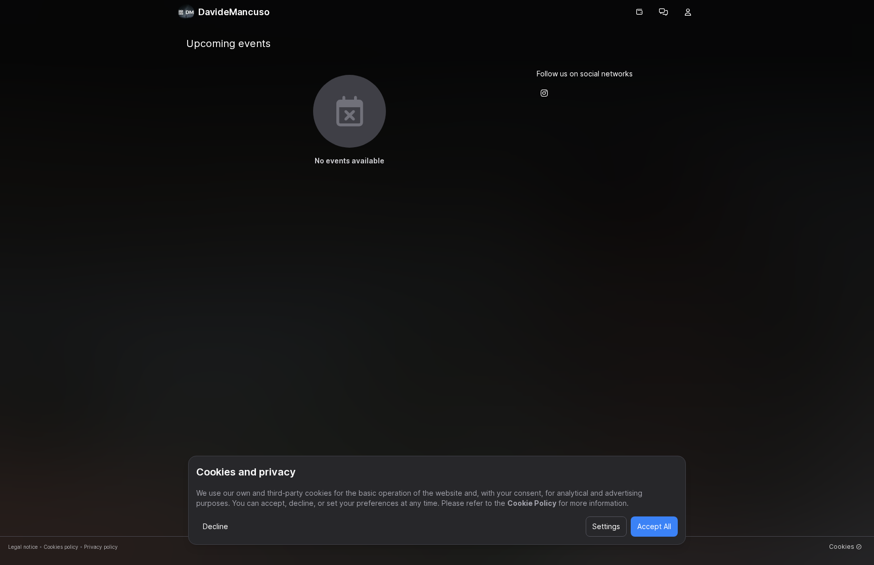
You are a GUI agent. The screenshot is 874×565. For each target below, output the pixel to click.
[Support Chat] (664, 12)
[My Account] (688, 12)
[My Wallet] (639, 12)
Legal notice (23, 547)
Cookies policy (60, 547)
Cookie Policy (531, 503)
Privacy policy (101, 547)
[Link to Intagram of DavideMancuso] (544, 93)
